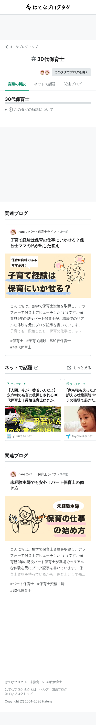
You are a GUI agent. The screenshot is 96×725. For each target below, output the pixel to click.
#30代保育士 (60, 340)
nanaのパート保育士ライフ (37, 232)
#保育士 (16, 340)
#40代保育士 (20, 347)
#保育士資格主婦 (51, 583)
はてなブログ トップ (23, 47)
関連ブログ (73, 84)
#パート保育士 (22, 583)
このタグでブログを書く (71, 72)
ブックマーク (16, 383)
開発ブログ (59, 689)
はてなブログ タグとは (20, 689)
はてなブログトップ (19, 694)
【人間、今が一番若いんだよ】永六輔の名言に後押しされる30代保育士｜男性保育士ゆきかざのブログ (33, 395)
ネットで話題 (45, 84)
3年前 (64, 232)
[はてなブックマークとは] (36, 367)
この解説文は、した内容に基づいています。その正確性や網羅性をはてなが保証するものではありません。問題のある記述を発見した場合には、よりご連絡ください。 (29, 110)
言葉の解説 (17, 84)
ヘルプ (44, 689)
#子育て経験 (36, 340)
